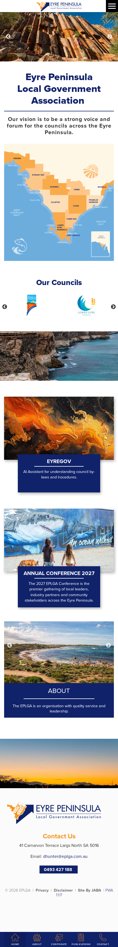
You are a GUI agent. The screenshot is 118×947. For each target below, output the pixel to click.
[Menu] (112, 6)
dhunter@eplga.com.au (65, 856)
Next (110, 37)
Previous (8, 37)
